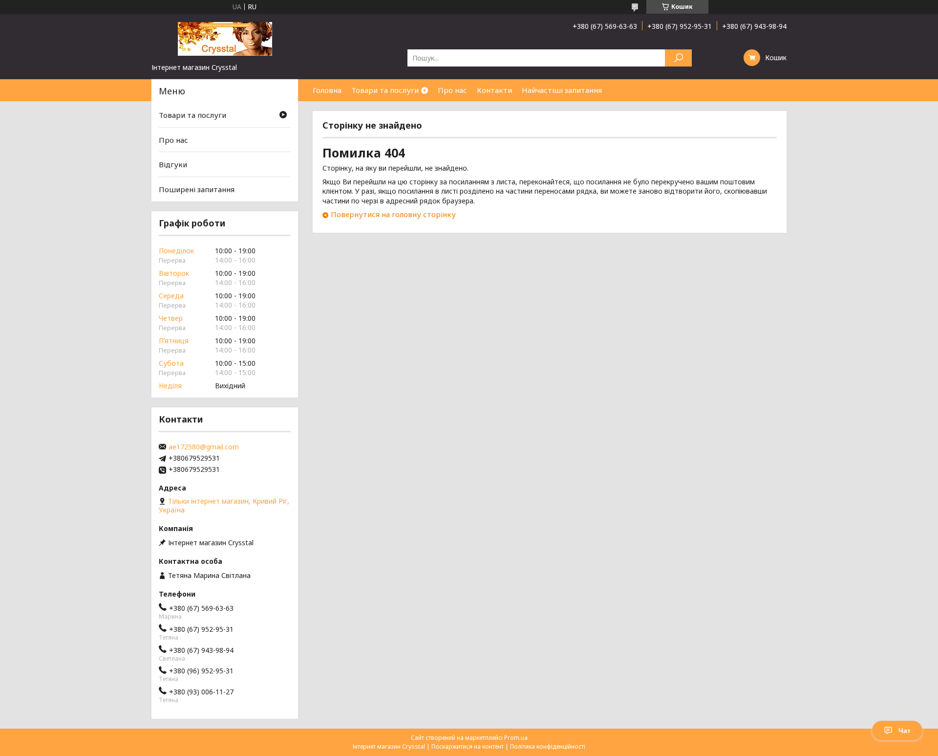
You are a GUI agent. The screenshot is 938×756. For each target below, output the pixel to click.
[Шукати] (678, 58)
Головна (327, 90)
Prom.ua (516, 738)
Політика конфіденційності (547, 746)
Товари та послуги (385, 90)
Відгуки (173, 164)
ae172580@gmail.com (204, 447)
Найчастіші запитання (562, 90)
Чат (904, 730)
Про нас (452, 90)
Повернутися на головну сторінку (393, 214)
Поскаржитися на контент (467, 746)
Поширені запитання (196, 189)
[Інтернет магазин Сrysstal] (224, 38)
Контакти (494, 90)
